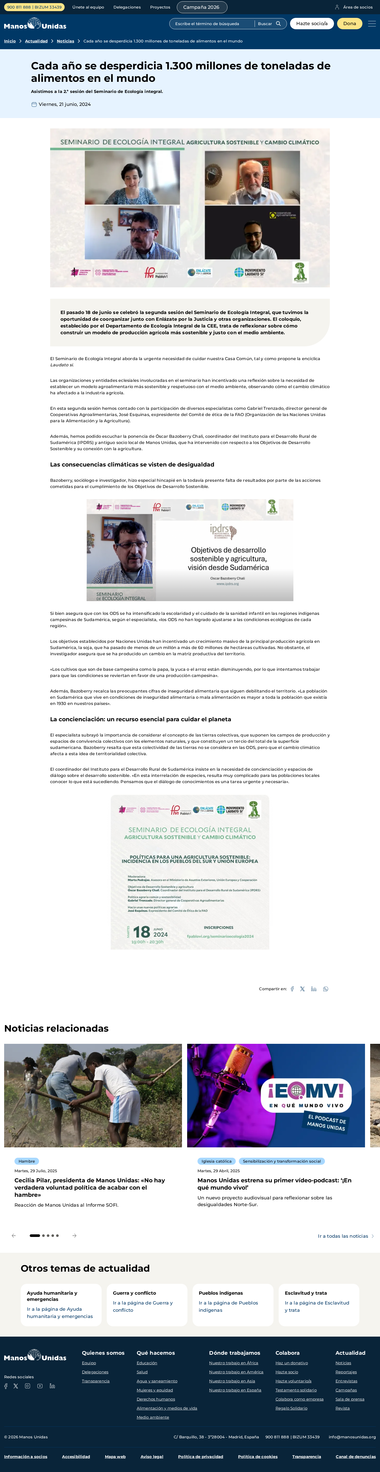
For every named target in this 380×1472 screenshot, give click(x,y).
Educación (147, 1362)
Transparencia (96, 1381)
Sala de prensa (350, 1399)
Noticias (65, 41)
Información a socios (25, 1456)
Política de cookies (258, 1456)
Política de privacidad (200, 1456)
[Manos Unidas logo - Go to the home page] (35, 27)
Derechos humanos (156, 1399)
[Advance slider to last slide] (13, 1235)
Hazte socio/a (312, 23)
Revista (343, 1408)
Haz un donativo (292, 1362)
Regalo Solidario (291, 1408)
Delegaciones (127, 7)
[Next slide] (74, 1235)
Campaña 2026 (201, 7)
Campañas (346, 1390)
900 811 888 (19, 7)
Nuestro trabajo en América (236, 1371)
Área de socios (358, 7)
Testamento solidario (296, 1390)
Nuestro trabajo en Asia (232, 1381)
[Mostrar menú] (371, 23)
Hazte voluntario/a (294, 1381)
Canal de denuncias (356, 1456)
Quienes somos (103, 1353)
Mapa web (115, 1456)
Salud (142, 1371)
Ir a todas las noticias (343, 1236)
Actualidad (36, 41)
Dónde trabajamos (234, 1353)
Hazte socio (287, 1371)
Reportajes (346, 1371)
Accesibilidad (76, 1456)
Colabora (288, 1353)
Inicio (10, 41)
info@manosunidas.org (352, 1436)
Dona (349, 23)
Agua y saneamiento (157, 1381)
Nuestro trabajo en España (235, 1390)
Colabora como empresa (300, 1399)
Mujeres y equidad (155, 1390)
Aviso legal (152, 1456)
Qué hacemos (156, 1353)
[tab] (35, 1235)
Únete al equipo (88, 7)
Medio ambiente (153, 1417)
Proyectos (160, 7)
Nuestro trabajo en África (233, 1362)
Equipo (89, 1362)
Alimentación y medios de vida (167, 1408)
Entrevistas (346, 1381)
